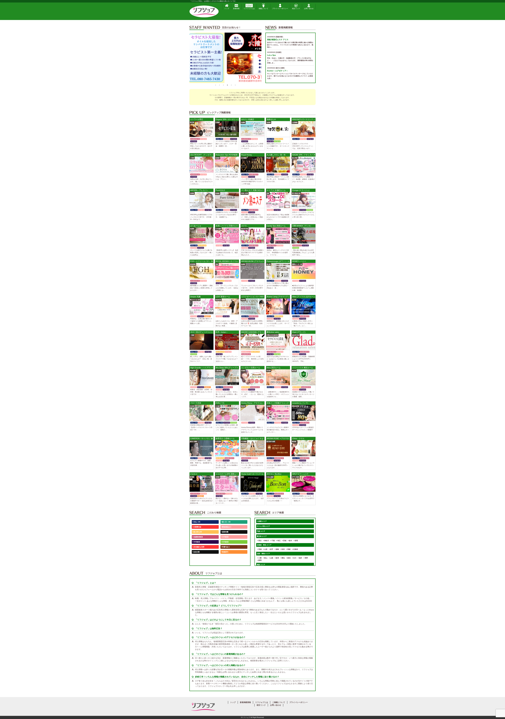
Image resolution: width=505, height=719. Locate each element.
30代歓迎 (196, 542)
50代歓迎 (196, 557)
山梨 (271, 558)
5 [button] (231, 85)
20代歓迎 (225, 537)
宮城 (260, 549)
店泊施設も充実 (198, 547)
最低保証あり (226, 527)
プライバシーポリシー (280, 8)
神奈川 (266, 541)
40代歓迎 (225, 542)
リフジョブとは (249, 8)
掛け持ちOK (197, 532)
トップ (226, 8)
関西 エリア (261, 565)
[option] (225, 58)
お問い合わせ (309, 8)
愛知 (283, 558)
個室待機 (225, 532)
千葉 (273, 541)
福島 (277, 549)
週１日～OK (226, 522)
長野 (306, 558)
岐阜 (277, 558)
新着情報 (236, 8)
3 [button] (223, 85)
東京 (260, 541)
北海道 (295, 549)
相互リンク (296, 8)
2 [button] (219, 85)
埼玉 (279, 541)
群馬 (296, 541)
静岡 (260, 560)
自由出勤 (196, 552)
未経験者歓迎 (198, 537)
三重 (260, 558)
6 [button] (235, 85)
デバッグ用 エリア (263, 526)
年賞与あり (226, 547)
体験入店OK (197, 562)
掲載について (263, 8)
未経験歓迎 (226, 557)
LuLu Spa (271, 55)
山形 (265, 549)
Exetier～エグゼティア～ (277, 71)
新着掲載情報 (245, 702)
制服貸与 (225, 552)
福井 (300, 558)
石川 (294, 558)
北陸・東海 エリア (263, 554)
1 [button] (215, 85)
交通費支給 (197, 527)
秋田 (283, 549)
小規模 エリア (262, 521)
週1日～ (225, 562)
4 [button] (227, 85)
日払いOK (196, 522)
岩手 (271, 549)
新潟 (289, 558)
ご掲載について (278, 702)
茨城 (284, 541)
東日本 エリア (262, 536)
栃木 (290, 541)
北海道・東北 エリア (264, 545)
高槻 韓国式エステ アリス (277, 40)
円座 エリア (261, 531)
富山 (265, 558)
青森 (289, 549)
